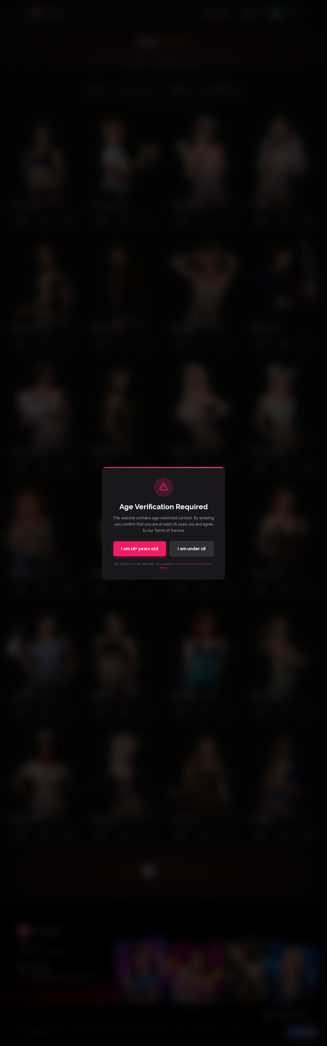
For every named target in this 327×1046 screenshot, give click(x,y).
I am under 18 (192, 548)
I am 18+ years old (139, 548)
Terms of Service (186, 564)
